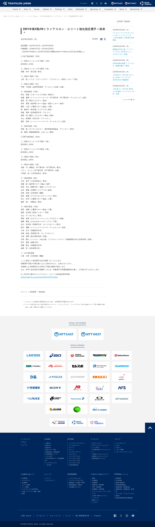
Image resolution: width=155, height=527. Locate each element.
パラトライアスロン (75, 456)
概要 (93, 478)
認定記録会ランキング (98, 458)
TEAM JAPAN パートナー (99, 495)
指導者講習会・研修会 (75, 485)
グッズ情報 (25, 487)
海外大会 (48, 447)
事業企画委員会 (120, 482)
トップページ (25, 439)
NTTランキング (96, 443)
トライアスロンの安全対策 (30, 489)
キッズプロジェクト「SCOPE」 (51, 464)
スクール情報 (26, 485)
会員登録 (24, 478)
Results (36, 9)
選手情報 (71, 439)
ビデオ (118, 445)
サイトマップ (55, 516)
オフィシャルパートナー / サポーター (101, 492)
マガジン (118, 447)
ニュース (24, 445)
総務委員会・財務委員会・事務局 (125, 490)
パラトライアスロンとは (76, 480)
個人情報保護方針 (82, 516)
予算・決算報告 (96, 487)
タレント (71, 449)
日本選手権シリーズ (51, 454)
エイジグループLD (74, 463)
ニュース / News (32, 16)
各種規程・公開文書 (98, 489)
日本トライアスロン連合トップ (13, 16)
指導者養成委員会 (121, 485)
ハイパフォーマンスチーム (77, 443)
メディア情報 (119, 449)
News (70, 9)
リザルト (24, 442)
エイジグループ (50, 480)
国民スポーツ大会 (51, 449)
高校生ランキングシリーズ (100, 456)
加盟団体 (94, 482)
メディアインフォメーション (124, 452)
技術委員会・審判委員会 (123, 487)
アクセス (94, 502)
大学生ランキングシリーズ (100, 454)
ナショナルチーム (74, 445)
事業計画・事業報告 (98, 485)
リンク (68, 516)
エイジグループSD (74, 458)
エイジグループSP (74, 460)
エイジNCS (49, 456)
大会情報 (47, 439)
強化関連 (33, 292)
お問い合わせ (26, 516)
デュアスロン (73, 454)
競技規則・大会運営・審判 (77, 482)
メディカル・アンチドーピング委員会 (125, 494)
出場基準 (24, 482)
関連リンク (95, 500)
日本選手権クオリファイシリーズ (101, 451)
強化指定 (42, 292)
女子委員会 (119, 480)
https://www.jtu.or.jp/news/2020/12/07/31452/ (39, 277)
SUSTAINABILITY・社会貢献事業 (55, 459)
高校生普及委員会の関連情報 (124, 498)
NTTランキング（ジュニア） (100, 445)
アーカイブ (95, 498)
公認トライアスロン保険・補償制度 (31, 492)
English (84, 3)
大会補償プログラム (75, 487)
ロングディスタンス (75, 452)
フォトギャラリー (121, 443)
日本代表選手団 (73, 465)
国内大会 (48, 445)
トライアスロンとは (75, 478)
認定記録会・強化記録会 (53, 452)
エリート (24, 292)
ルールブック (26, 480)
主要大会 (48, 443)
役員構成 (94, 480)
